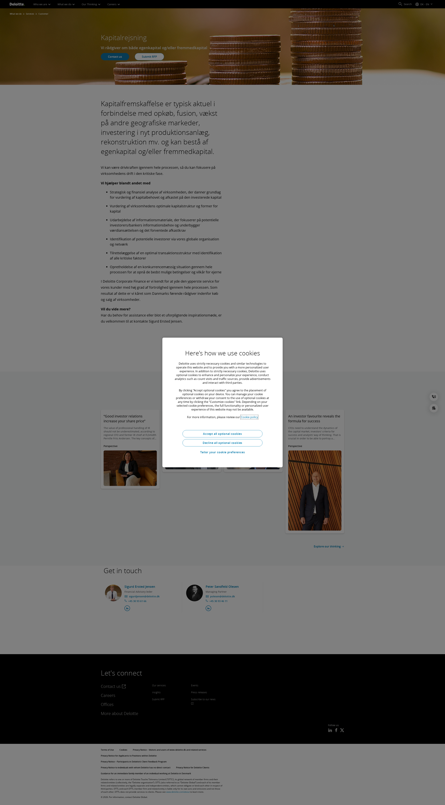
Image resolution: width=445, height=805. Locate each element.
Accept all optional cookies (222, 434)
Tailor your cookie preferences (222, 452)
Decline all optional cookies (222, 443)
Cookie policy (249, 417)
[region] (222, 402)
